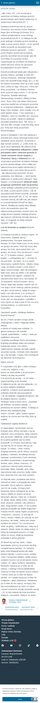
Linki (3, 635)
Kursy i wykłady (8, 626)
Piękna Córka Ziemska (11, 632)
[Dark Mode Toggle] (34, 699)
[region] (20, 694)
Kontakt (4, 637)
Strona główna (7, 620)
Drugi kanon (6, 629)
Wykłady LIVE (7, 640)
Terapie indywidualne (10, 623)
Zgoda (20, 699)
